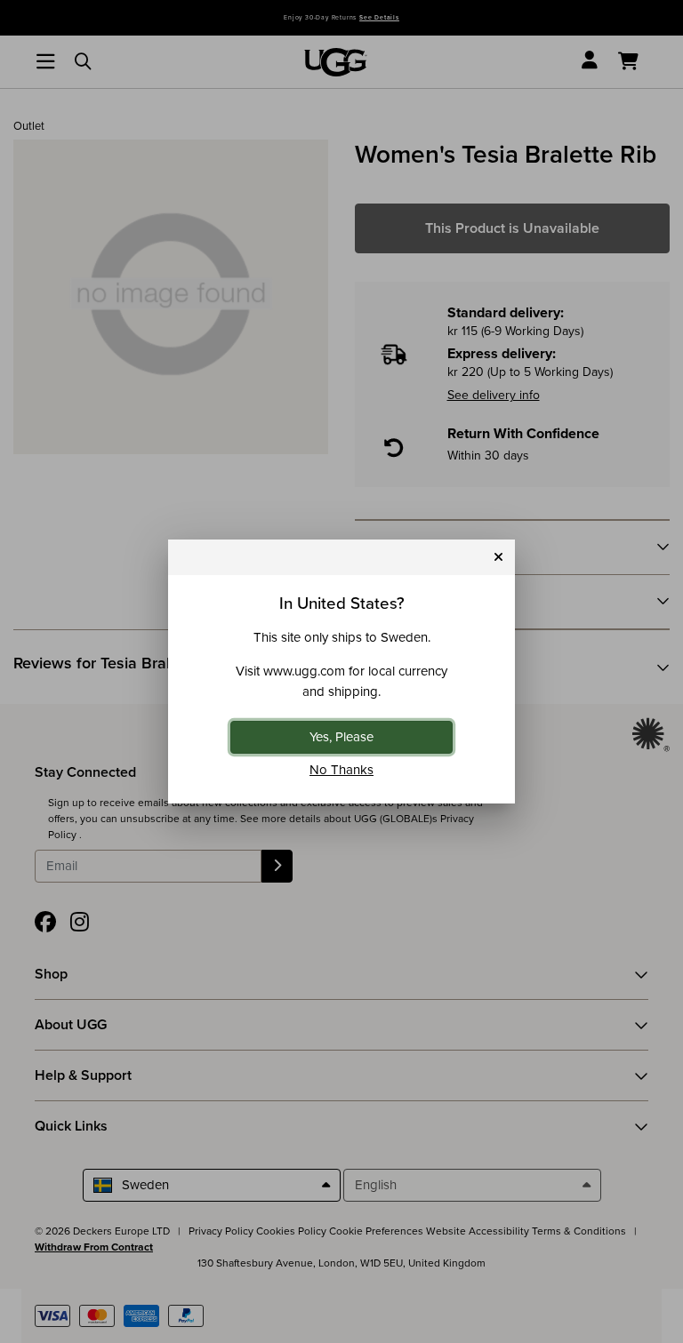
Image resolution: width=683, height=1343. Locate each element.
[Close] (498, 557)
